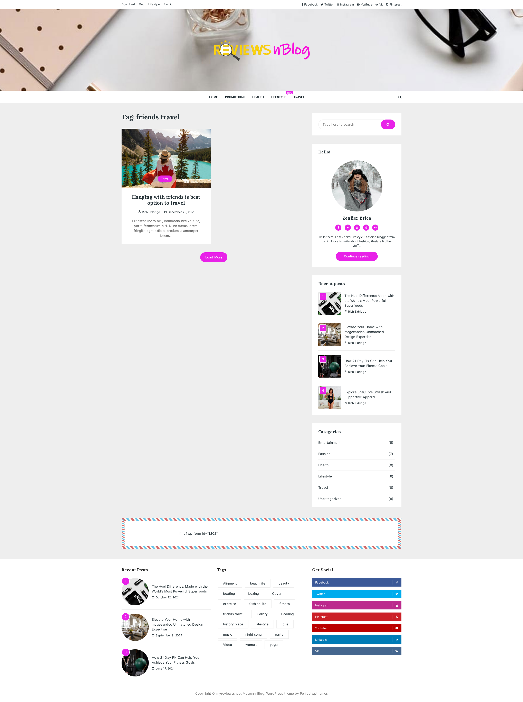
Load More (213, 257)
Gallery (262, 614)
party (279, 634)
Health (258, 97)
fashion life (257, 604)
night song (253, 634)
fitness (284, 604)
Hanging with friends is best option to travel (166, 200)
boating (229, 593)
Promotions (235, 97)
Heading (287, 614)
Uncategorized (330, 499)
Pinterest (395, 4)
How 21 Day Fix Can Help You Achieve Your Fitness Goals (368, 363)
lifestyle (262, 624)
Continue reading (357, 256)
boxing (253, 593)
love (285, 624)
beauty (283, 583)
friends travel (233, 614)
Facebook (311, 4)
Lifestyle (154, 4)
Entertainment (329, 442)
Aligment (230, 583)
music (227, 634)
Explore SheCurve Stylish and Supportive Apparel (367, 394)
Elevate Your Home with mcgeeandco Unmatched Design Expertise (364, 332)
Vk (381, 4)
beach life (257, 583)
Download (128, 4)
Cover (277, 593)
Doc (141, 4)
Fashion (169, 4)
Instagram (347, 4)
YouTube (366, 4)
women (251, 645)
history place (233, 624)
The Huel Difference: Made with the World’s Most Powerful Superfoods (369, 300)
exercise (229, 604)
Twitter (329, 4)
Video (227, 645)
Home (213, 97)
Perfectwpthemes (314, 693)
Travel (299, 97)
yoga (274, 645)
